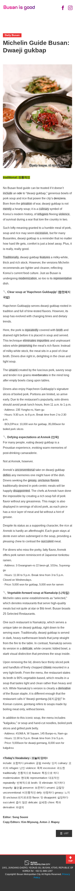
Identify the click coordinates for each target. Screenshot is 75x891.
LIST (66, 833)
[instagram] (70, 8)
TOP (70, 861)
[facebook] (63, 8)
